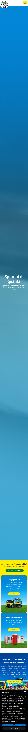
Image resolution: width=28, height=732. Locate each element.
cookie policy (15, 706)
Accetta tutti (20, 725)
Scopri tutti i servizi (14, 681)
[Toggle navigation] (25, 2)
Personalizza (14, 728)
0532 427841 (14, 570)
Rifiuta (8, 725)
